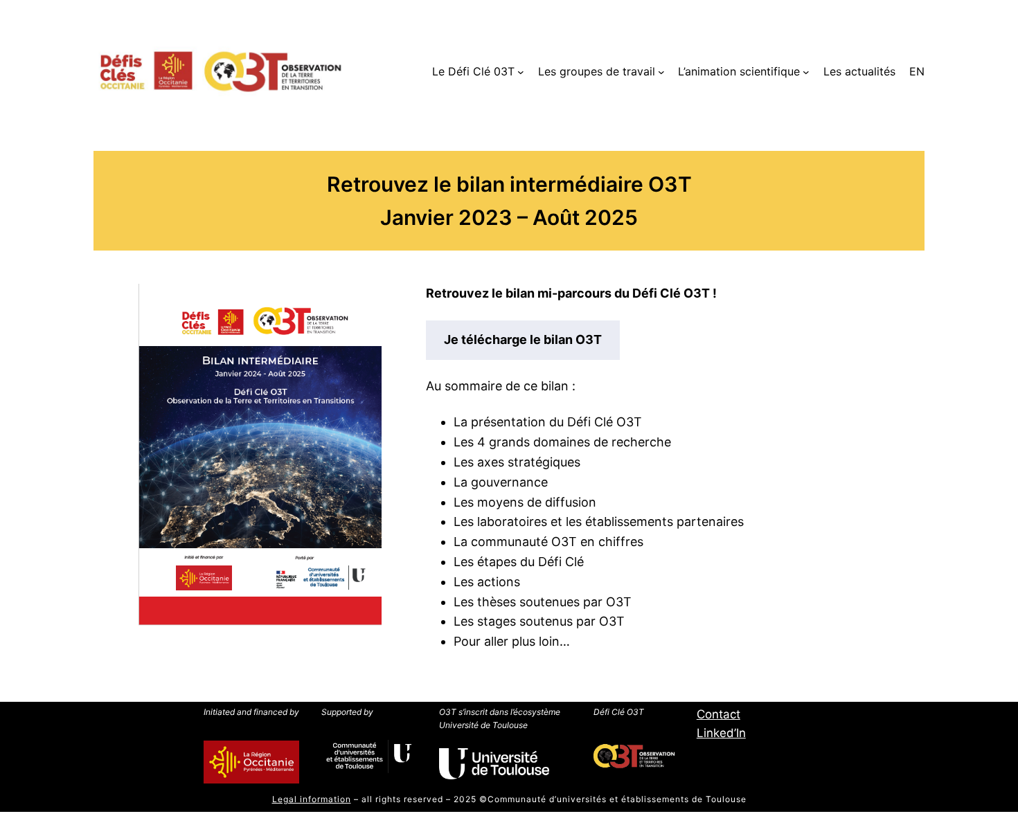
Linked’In (721, 733)
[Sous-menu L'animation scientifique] (806, 72)
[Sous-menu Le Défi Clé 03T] (520, 72)
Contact (718, 714)
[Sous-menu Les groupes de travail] (661, 72)
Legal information (311, 799)
